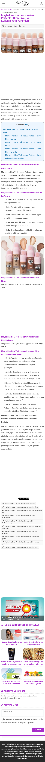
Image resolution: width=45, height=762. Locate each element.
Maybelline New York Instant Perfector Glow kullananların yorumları (18, 522)
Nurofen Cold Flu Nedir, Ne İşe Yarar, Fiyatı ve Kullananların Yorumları (18, 618)
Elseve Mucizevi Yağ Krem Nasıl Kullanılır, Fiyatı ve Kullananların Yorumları (34, 664)
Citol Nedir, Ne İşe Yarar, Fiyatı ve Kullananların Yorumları (12, 683)
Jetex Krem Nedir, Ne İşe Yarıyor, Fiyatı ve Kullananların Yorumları (33, 644)
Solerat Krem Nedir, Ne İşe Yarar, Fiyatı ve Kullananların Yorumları (12, 644)
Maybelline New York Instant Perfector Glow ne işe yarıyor (20, 543)
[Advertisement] (22, 75)
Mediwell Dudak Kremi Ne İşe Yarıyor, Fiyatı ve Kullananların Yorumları (33, 683)
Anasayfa (4, 10)
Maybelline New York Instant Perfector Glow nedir (21, 547)
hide (26, 125)
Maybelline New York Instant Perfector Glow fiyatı (21, 507)
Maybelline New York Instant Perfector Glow (20, 504)
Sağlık (10, 10)
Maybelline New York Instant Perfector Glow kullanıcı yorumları (21, 527)
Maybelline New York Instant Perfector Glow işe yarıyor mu (22, 511)
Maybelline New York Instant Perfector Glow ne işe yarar (20, 538)
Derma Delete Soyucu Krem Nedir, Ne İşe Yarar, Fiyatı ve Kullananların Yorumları (11, 664)
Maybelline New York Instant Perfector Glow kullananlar (18, 517)
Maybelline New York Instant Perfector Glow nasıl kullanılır (20, 532)
